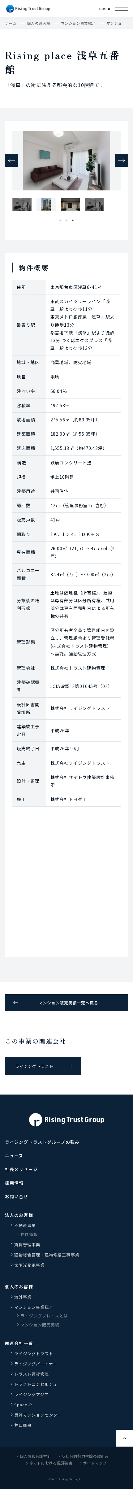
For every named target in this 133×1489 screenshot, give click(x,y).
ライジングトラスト (34, 1066)
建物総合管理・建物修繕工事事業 (46, 1255)
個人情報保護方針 (35, 1456)
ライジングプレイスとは (44, 1316)
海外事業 (23, 1297)
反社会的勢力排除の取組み (85, 1456)
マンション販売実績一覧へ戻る (68, 1003)
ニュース (14, 1155)
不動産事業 (25, 1225)
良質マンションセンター (38, 1415)
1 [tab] (60, 218)
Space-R (23, 1405)
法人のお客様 (19, 1215)
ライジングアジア (31, 1394)
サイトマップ (95, 1462)
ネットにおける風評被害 (51, 1462)
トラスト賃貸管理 (33, 1374)
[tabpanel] (20, 204)
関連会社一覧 (19, 1343)
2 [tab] (66, 218)
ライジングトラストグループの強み (42, 1142)
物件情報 (29, 1234)
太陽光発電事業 (29, 1265)
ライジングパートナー (36, 1364)
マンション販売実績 (39, 1325)
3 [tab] (72, 218)
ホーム (11, 23)
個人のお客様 (38, 23)
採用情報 (14, 1183)
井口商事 (23, 1425)
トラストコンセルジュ (35, 1384)
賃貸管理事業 (27, 1244)
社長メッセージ (21, 1169)
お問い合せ (16, 1196)
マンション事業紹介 (78, 23)
